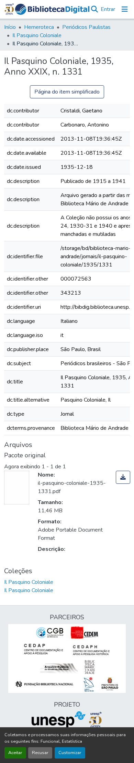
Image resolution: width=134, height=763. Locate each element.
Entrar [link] (108, 9)
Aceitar (15, 753)
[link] (123, 477)
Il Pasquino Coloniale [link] (37, 35)
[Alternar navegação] (125, 9)
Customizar (69, 753)
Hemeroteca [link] (39, 27)
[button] (52, 9)
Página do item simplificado (67, 92)
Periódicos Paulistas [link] (86, 27)
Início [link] (10, 27)
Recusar (40, 753)
